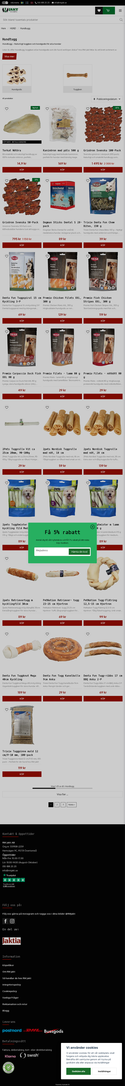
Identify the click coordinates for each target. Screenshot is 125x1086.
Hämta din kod (79, 551)
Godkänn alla (78, 1071)
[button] (92, 527)
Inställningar (104, 1071)
